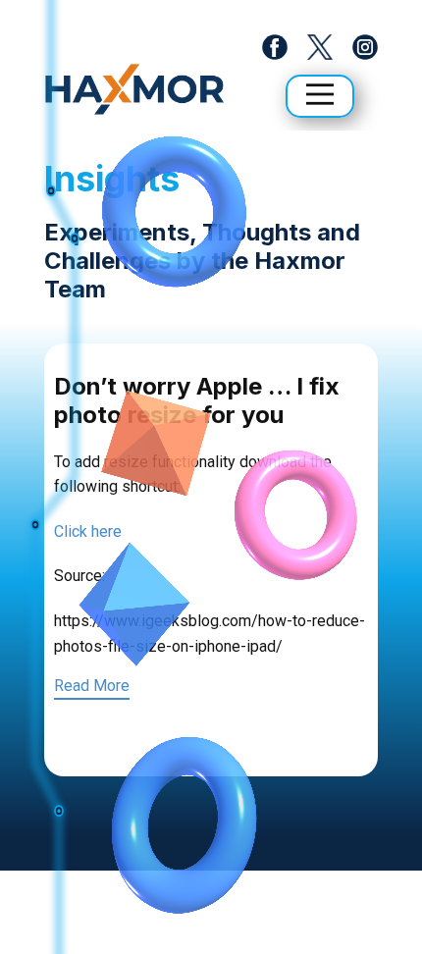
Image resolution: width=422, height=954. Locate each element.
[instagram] (365, 47)
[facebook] (275, 47)
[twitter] (319, 47)
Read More (92, 685)
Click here (88, 531)
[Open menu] (320, 94)
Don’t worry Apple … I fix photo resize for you (197, 400)
